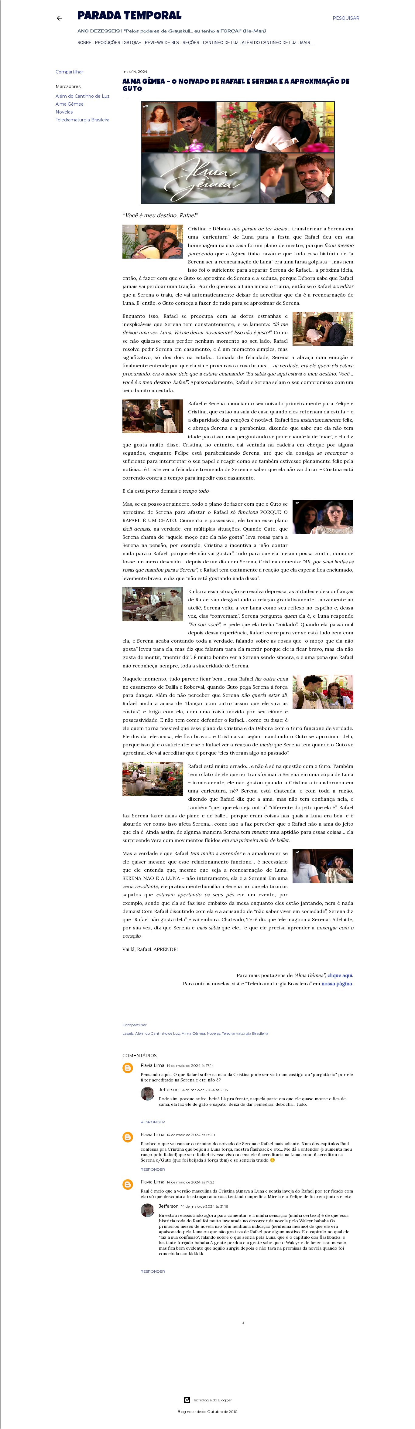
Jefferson (169, 1089)
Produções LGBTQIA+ (118, 42)
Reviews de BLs (162, 42)
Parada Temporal (129, 17)
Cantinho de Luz (220, 42)
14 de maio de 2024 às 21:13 (204, 1090)
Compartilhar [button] (69, 72)
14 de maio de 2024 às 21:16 (204, 1206)
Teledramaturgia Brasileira (82, 120)
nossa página (336, 983)
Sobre (84, 42)
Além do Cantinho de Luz (269, 42)
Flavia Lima (152, 1065)
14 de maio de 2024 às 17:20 (191, 1134)
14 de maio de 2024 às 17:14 (190, 1065)
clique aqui (340, 975)
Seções (191, 42)
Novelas (64, 112)
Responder (153, 1122)
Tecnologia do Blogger (212, 1400)
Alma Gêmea (70, 104)
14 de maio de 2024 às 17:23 (190, 1182)
